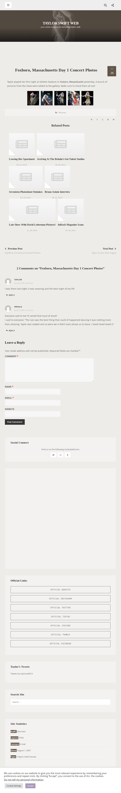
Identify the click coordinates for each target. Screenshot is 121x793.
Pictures (62, 112)
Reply (12, 295)
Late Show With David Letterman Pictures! (32, 224)
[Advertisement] (62, 54)
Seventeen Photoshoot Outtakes (26, 192)
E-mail (23, 744)
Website (9, 409)
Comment (11, 356)
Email (9, 398)
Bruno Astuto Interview (57, 192)
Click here (21, 731)
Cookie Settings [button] (14, 785)
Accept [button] (30, 785)
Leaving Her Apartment (22, 159)
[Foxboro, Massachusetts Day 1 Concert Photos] (91, 120)
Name (9, 387)
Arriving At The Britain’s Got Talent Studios (60, 159)
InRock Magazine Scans (71, 224)
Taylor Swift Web (60, 23)
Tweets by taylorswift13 (22, 673)
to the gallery (53, 85)
